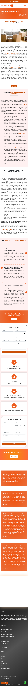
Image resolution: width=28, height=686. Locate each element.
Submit (14, 351)
